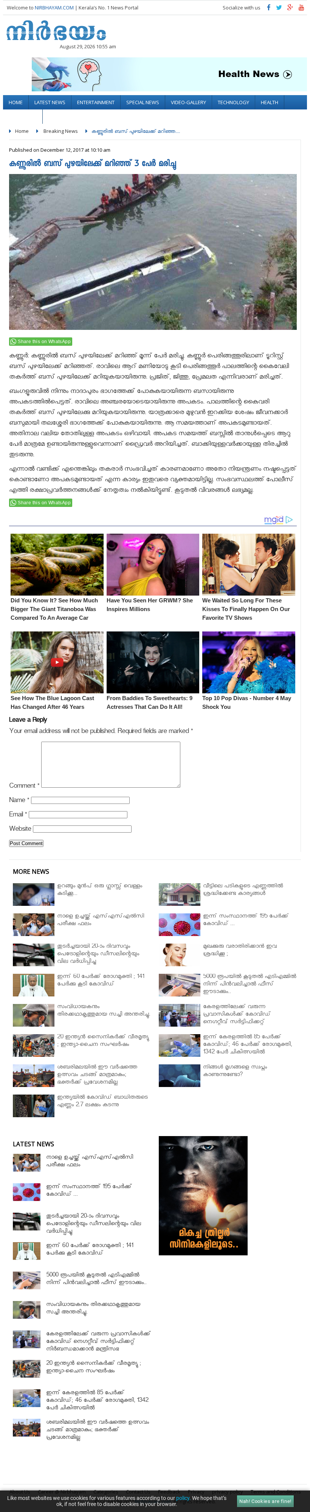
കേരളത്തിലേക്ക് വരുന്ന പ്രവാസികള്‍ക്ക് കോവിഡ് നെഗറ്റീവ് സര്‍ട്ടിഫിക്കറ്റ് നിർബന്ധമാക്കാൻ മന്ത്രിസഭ (98, 1342)
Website (20, 830)
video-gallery (188, 102)
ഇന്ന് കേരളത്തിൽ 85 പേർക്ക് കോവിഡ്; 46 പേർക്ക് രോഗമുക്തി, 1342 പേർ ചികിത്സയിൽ (97, 1401)
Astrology (23, 116)
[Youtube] (301, 9)
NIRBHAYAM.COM (54, 7)
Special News (142, 102)
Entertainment (96, 102)
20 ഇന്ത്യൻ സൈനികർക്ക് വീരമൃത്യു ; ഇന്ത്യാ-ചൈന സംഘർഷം (93, 1368)
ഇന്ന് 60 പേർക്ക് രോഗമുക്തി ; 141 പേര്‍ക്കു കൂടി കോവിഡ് (89, 1250)
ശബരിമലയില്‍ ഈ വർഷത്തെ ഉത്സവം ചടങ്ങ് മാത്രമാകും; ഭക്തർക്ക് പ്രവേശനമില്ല (97, 1431)
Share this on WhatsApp (44, 341)
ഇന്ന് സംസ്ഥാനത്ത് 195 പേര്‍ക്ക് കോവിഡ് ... (89, 1191)
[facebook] (269, 9)
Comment (24, 787)
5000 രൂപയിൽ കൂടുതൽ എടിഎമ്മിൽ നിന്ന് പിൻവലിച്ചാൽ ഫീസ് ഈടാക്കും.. (96, 1280)
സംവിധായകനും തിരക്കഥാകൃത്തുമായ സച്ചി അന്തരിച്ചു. (93, 1309)
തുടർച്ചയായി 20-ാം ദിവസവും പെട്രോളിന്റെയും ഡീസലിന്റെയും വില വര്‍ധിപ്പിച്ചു (93, 1224)
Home (16, 102)
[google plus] (290, 9)
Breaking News (60, 131)
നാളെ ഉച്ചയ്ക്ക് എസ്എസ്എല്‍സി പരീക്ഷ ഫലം (89, 1162)
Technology (233, 102)
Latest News (49, 102)
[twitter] (279, 9)
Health (269, 102)
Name (19, 801)
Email (18, 816)
